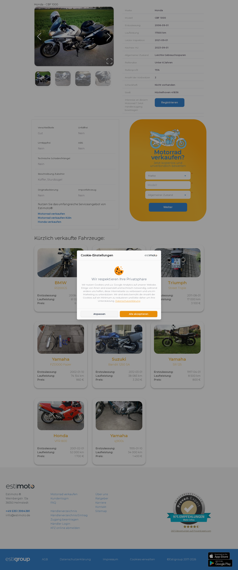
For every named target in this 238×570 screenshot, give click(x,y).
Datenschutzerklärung (127, 300)
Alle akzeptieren (138, 314)
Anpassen (99, 314)
